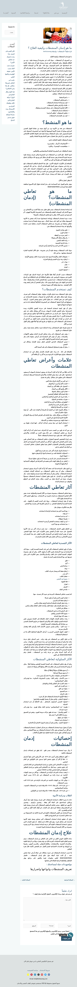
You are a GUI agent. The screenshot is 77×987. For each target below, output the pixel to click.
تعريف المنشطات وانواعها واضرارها (51, 869)
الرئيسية (64, 13)
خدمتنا (36, 13)
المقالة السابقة (69, 880)
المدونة (13, 13)
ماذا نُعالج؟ (46, 13)
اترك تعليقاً (69, 51)
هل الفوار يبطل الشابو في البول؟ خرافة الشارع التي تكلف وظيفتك (10, 97)
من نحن (56, 13)
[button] (70, 935)
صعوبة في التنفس (62, 579)
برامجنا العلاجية (25, 13)
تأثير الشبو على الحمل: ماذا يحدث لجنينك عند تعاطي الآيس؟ (10, 56)
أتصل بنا (5, 13)
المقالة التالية (25, 880)
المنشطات (61, 51)
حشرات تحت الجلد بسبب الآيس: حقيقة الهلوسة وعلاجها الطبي (10, 71)
